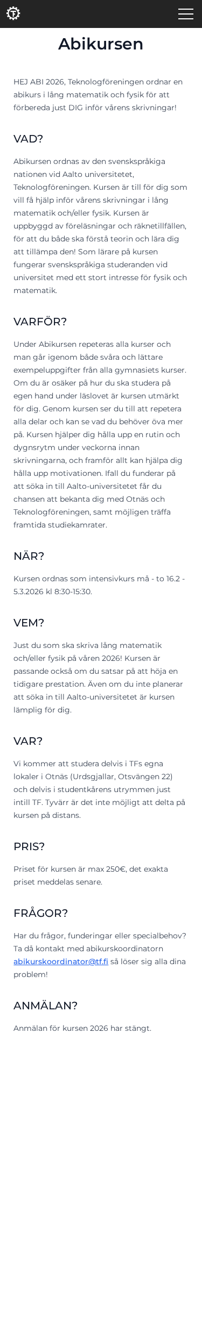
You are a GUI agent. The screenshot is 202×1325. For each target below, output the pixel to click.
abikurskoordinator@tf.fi (60, 961)
